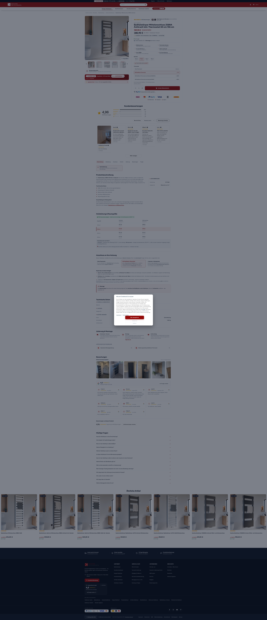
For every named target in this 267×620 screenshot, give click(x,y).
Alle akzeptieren (134, 317)
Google (143, 309)
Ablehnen (134, 323)
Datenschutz (126, 315)
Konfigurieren (134, 320)
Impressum (118, 315)
